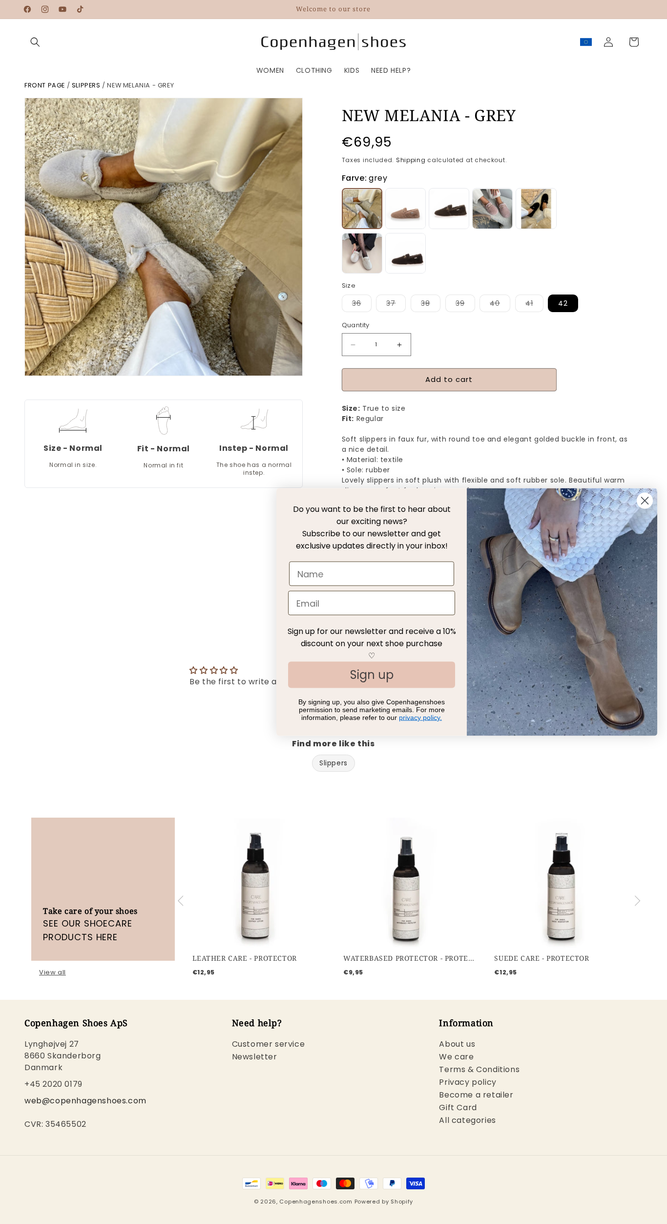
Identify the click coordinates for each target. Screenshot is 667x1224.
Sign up (372, 675)
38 (430, 305)
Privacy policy (467, 1082)
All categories (467, 1120)
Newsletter (254, 1057)
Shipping (411, 160)
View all (52, 972)
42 (563, 304)
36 (362, 305)
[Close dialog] (644, 500)
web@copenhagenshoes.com (85, 1101)
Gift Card (458, 1108)
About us (457, 1045)
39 (465, 305)
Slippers (86, 85)
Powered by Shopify (384, 1201)
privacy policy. (420, 717)
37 (396, 305)
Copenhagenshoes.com (315, 1201)
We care (456, 1057)
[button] (35, 42)
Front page (44, 85)
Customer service (268, 1045)
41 (534, 305)
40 (500, 305)
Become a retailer (476, 1095)
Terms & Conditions (479, 1070)
